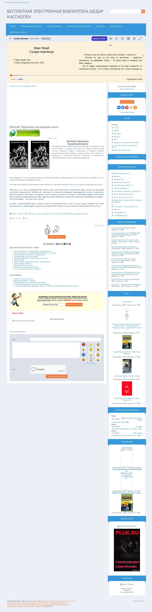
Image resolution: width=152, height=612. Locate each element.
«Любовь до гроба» (119, 422)
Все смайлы (90, 363)
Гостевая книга (30, 601)
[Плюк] (127, 571)
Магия (34, 86)
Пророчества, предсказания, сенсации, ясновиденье (126, 201)
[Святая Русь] (127, 526)
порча (86, 214)
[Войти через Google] (131, 107)
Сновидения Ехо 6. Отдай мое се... (124, 435)
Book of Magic (19, 260)
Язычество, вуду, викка (122, 197)
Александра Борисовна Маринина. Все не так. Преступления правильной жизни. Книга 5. (46, 286)
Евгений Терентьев (67, 214)
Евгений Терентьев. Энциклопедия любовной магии (32, 251)
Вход (132, 89)
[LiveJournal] (67, 243)
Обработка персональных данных (43, 604)
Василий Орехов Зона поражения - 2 (124, 247)
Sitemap (24, 603)
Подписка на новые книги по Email (62, 601)
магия (58, 214)
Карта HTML (16, 603)
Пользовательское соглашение (18, 604)
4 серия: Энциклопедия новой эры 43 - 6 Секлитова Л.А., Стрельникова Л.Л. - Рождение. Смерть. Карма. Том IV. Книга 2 (127, 326)
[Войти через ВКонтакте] (119, 107)
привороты (79, 214)
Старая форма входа (127, 112)
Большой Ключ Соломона (23, 265)
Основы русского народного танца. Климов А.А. (127, 399)
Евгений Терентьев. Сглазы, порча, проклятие (31, 258)
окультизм (31, 214)
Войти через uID (127, 102)
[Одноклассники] (62, 243)
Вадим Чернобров (120, 173)
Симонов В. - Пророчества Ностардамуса (126, 284)
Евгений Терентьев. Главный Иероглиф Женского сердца (35, 253)
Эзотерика (15, 2)
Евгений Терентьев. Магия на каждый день (29, 255)
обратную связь (67, 184)
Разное (139, 426)
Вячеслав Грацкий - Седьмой (24, 281)
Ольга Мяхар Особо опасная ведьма (27, 269)
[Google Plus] (70, 243)
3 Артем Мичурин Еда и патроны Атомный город (31, 284)
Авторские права (35, 603)
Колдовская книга (48, 214)
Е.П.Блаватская (119, 215)
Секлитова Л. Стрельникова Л (124, 206)
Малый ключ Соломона (22, 263)
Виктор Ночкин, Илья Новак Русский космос (30, 282)
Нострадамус (118, 212)
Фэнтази (8, 2)
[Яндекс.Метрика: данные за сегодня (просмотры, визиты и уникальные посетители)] (127, 584)
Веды (116, 209)
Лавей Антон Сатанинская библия (26, 267)
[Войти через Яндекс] (127, 107)
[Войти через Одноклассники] (135, 107)
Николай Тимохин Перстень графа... (125, 429)
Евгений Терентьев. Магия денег (26, 256)
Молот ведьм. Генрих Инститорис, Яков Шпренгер (32, 262)
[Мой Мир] (65, 243)
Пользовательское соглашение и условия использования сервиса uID (38, 605)
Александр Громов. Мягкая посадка (127, 376)
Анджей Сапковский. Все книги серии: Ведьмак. (127, 352)
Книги (19, 86)
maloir (21, 214)
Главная (12, 86)
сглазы (38, 214)
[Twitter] (60, 243)
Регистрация (124, 89)
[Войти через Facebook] (123, 107)
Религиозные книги (120, 182)
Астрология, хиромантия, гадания (126, 191)
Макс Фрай (138, 433)
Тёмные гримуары (120, 188)
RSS (8, 603)
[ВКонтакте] (57, 243)
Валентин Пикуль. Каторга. (24, 279)
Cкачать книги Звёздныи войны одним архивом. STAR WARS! (125, 266)
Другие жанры (24, 2)
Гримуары (117, 179)
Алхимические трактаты (122, 185)
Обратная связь (43, 601)
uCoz (143, 601)
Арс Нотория (116, 228)
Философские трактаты (122, 194)
